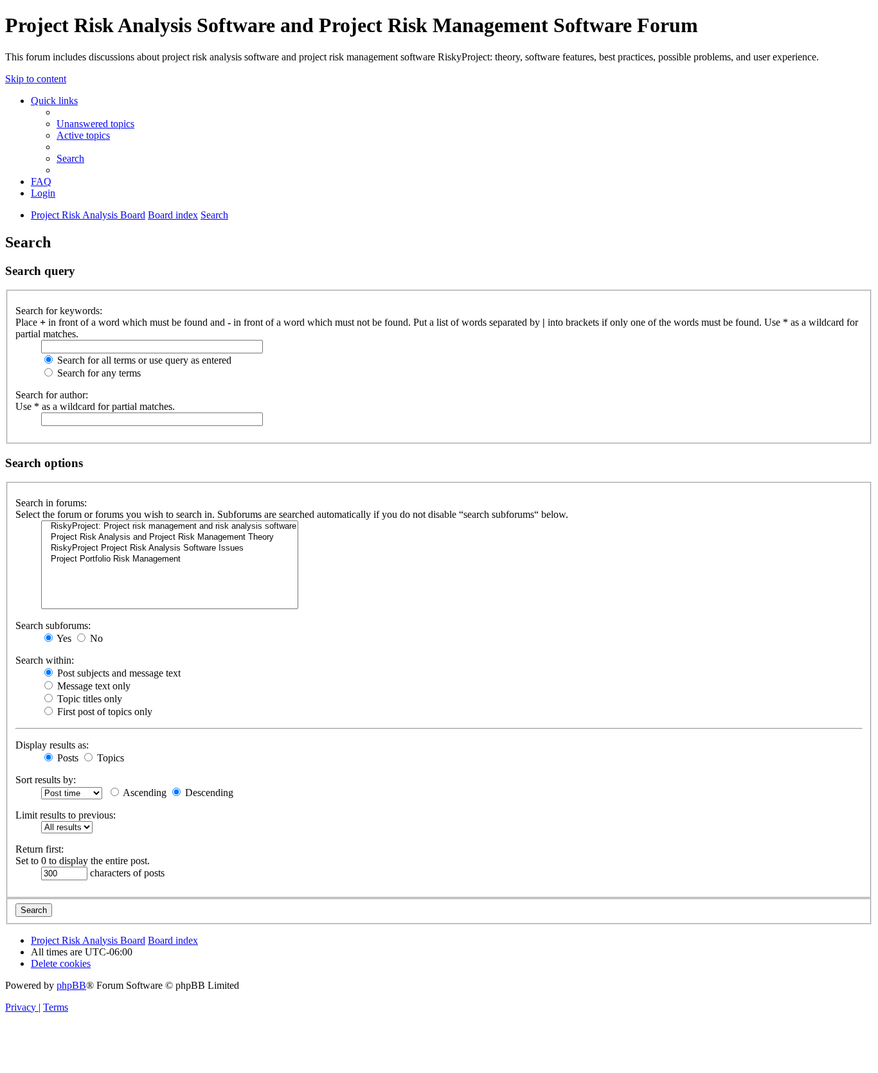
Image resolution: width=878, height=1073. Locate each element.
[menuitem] (95, 123)
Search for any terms (98, 373)
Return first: (39, 849)
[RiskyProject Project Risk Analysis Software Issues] (170, 548)
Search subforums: (53, 625)
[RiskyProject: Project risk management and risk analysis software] (170, 526)
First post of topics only (103, 711)
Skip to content (35, 78)
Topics (109, 757)
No (95, 638)
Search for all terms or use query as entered (143, 360)
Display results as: (52, 745)
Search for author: (51, 394)
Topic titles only (88, 698)
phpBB (71, 985)
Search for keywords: (58, 310)
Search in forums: (51, 502)
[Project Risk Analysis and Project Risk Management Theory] (170, 537)
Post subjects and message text (118, 673)
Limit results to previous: (65, 815)
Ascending (143, 792)
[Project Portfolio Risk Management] (170, 559)
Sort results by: (45, 779)
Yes (63, 638)
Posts (66, 757)
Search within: (44, 660)
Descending (208, 792)
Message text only (92, 685)
